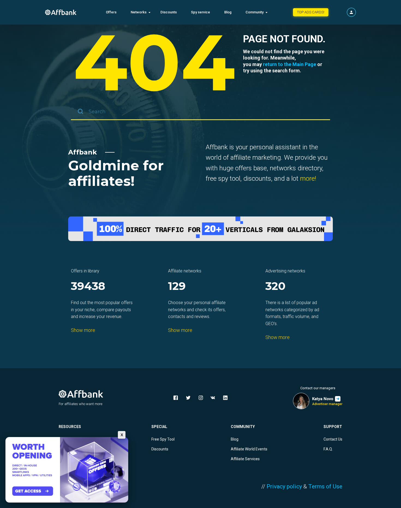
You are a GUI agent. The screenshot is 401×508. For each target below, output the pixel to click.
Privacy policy (284, 486)
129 (177, 286)
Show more (83, 330)
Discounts (168, 12)
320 (275, 286)
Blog (228, 12)
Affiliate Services (245, 459)
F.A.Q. (328, 449)
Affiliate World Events (249, 449)
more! (308, 178)
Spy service (200, 12)
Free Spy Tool (163, 439)
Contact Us (333, 439)
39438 (88, 286)
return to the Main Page (289, 64)
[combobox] (200, 112)
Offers (111, 12)
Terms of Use (325, 486)
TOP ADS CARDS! (310, 12)
